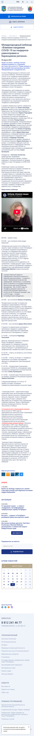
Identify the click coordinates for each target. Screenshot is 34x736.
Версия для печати (8, 471)
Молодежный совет (8, 668)
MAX (12, 607)
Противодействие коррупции (11, 665)
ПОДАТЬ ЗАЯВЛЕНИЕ (18, 21)
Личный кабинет (7, 674)
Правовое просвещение (11, 701)
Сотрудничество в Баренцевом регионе (15, 409)
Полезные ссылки (7, 719)
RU (27, 2)
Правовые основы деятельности (13, 648)
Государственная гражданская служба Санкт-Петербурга (15, 661)
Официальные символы (10, 654)
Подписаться (18, 551)
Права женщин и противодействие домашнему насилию (16, 67)
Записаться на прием (18, 16)
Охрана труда (6, 671)
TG (5, 607)
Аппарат (4, 645)
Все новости (17, 533)
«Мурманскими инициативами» (13, 423)
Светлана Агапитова (8, 639)
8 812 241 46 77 (11, 622)
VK (2, 607)
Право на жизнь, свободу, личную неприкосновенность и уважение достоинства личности (13, 64)
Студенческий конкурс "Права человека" (15, 710)
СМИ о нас (5, 692)
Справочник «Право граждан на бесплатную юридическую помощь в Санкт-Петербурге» (14, 714)
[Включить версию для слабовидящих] (18, 1)
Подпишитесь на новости (10, 541)
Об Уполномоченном (8, 642)
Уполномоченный (9, 635)
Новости (5, 683)
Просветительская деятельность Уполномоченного (13, 705)
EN (32, 2)
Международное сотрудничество (13, 70)
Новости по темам (8, 689)
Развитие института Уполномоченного (15, 651)
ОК (9, 607)
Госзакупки (5, 657)
